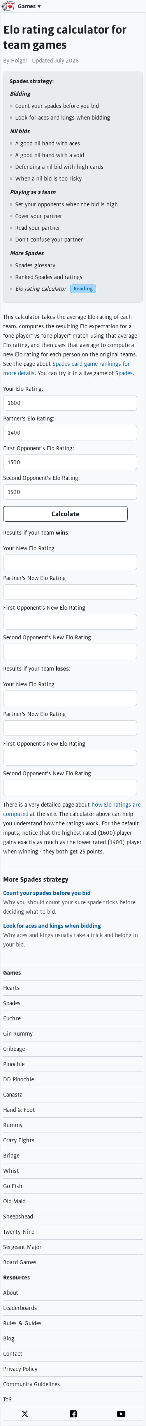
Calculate (65, 514)
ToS (7, 1399)
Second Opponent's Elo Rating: (41, 478)
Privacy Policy (20, 1369)
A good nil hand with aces (47, 143)
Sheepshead (18, 1216)
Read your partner (37, 228)
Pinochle (14, 1064)
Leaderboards (20, 1308)
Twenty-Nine (18, 1232)
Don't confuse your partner (49, 239)
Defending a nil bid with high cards (59, 167)
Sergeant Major (22, 1247)
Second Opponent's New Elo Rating (47, 637)
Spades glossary (35, 265)
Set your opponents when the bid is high (66, 204)
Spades (124, 373)
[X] (25, 1414)
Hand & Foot (19, 1110)
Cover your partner (38, 216)
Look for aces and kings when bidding (62, 118)
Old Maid (14, 1201)
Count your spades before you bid (57, 106)
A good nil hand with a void (49, 155)
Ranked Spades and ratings (49, 277)
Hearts (11, 988)
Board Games (20, 1262)
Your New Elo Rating (29, 548)
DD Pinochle (18, 1079)
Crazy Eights (19, 1140)
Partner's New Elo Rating (34, 578)
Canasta (13, 1095)
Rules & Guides (22, 1323)
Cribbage (14, 1049)
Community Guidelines (31, 1384)
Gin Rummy (18, 1034)
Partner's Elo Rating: (29, 418)
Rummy (13, 1125)
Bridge (11, 1155)
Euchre (12, 1018)
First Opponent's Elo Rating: (38, 448)
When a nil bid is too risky (48, 178)
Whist (11, 1171)
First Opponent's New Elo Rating (44, 608)
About (10, 1293)
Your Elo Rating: (23, 389)
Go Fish (13, 1186)
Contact (13, 1354)
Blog (8, 1338)
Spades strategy (31, 81)
